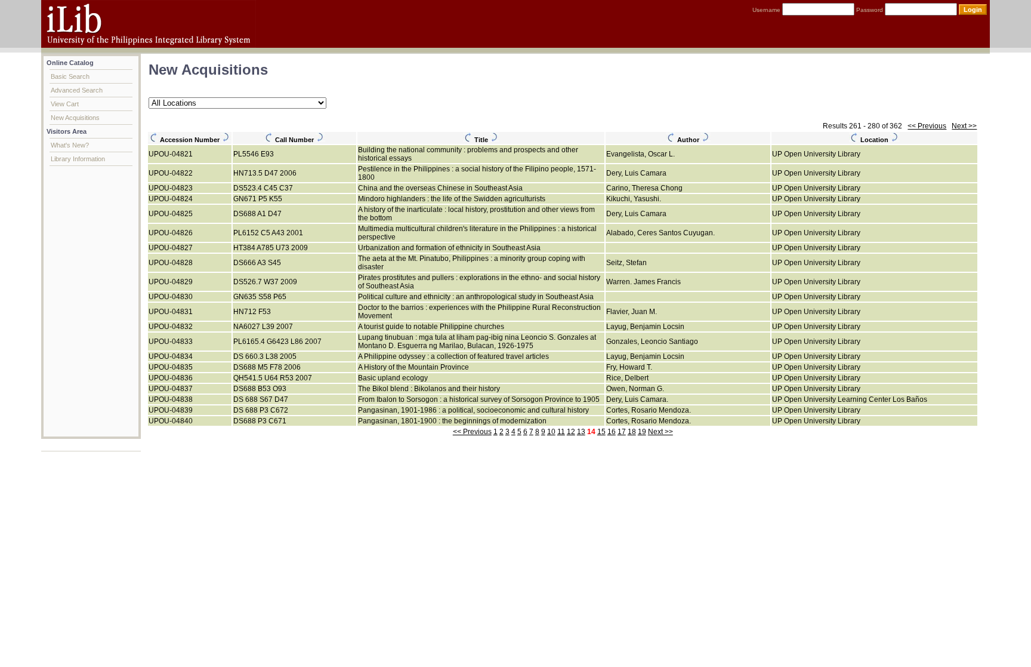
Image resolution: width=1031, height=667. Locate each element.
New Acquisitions (75, 117)
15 (601, 432)
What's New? (70, 145)
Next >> (964, 126)
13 (581, 432)
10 (551, 432)
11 (561, 432)
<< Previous (926, 126)
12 (571, 432)
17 (622, 432)
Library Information (78, 158)
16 (611, 432)
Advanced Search (77, 90)
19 (642, 432)
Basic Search (70, 76)
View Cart (65, 103)
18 (632, 432)
